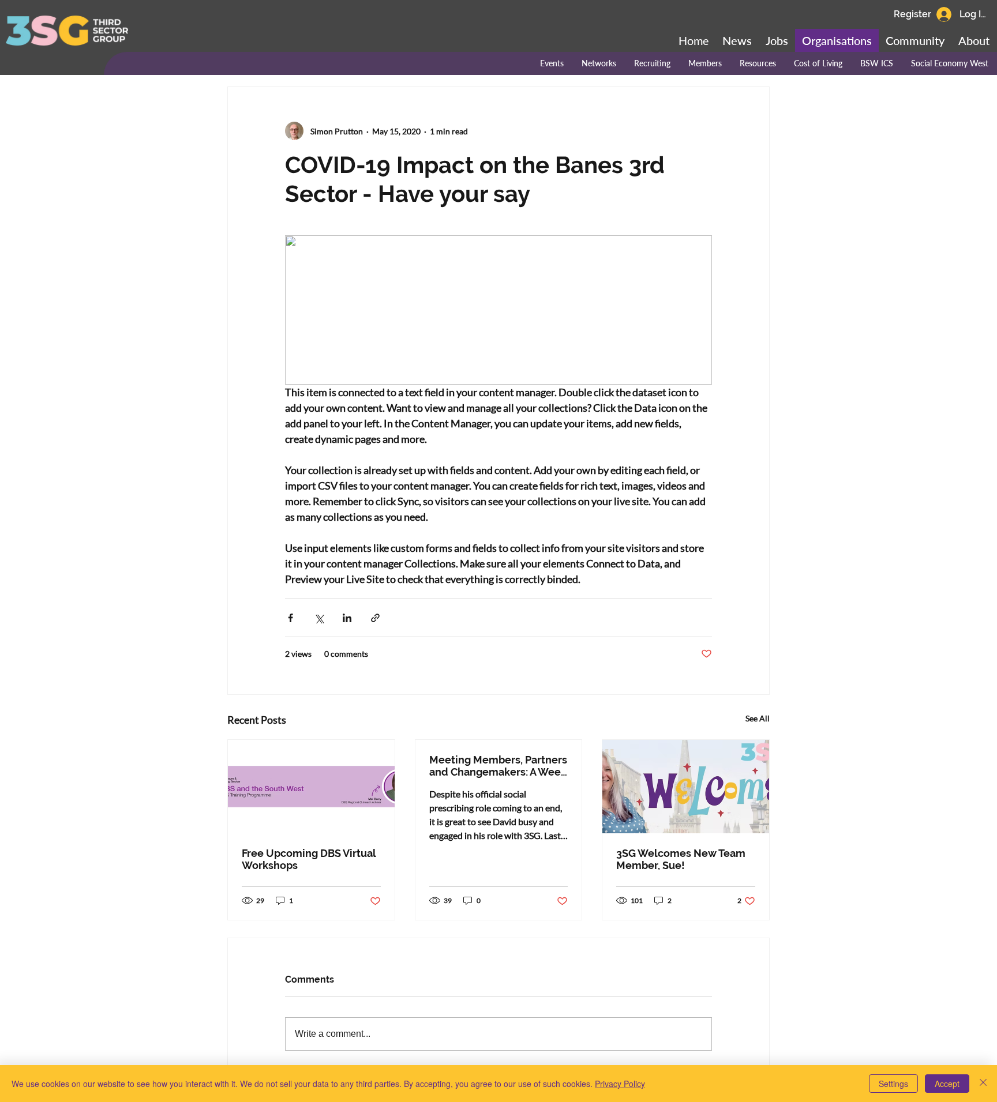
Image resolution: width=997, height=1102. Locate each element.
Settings (893, 1083)
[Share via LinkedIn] (347, 617)
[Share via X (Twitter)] (318, 617)
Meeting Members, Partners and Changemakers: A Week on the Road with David (498, 766)
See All (757, 718)
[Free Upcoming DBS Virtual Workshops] (311, 786)
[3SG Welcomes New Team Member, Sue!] (685, 786)
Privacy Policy (620, 1083)
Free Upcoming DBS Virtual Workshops (309, 859)
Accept (947, 1083)
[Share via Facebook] (290, 617)
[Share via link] (375, 617)
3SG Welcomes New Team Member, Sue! (680, 859)
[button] (915, 40)
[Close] (983, 1083)
